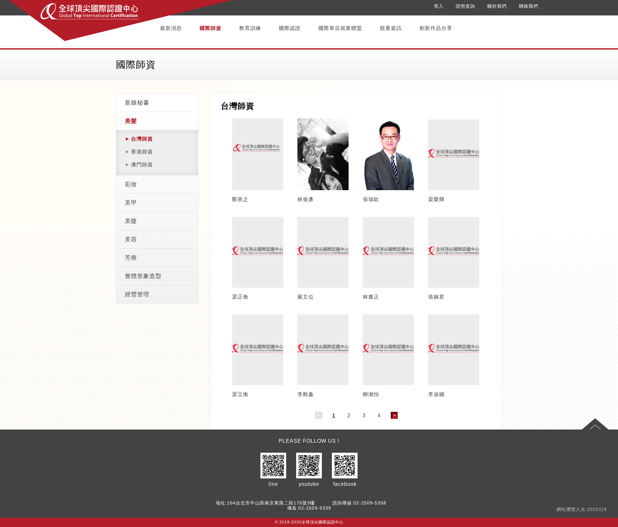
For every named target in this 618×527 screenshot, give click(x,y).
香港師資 (142, 151)
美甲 (131, 202)
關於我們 (497, 6)
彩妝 (131, 184)
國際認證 (290, 28)
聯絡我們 (528, 6)
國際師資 (210, 28)
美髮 (131, 121)
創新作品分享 (435, 28)
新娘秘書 (137, 102)
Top (595, 424)
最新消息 (171, 28)
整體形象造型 (143, 276)
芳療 (131, 257)
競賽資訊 (391, 28)
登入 (439, 6)
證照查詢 (465, 6)
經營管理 (137, 294)
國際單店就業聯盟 (340, 28)
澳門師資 (142, 164)
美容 (131, 239)
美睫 (131, 221)
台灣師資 (142, 139)
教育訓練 (250, 28)
